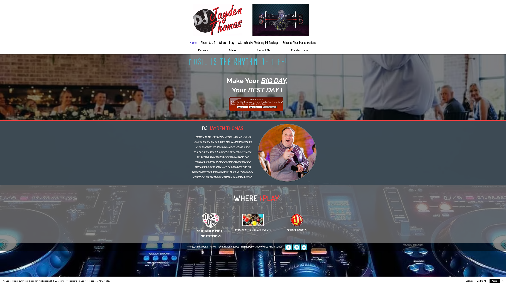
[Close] (502, 281)
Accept (494, 280)
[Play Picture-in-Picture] (301, 32)
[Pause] (256, 32)
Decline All (481, 280)
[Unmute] (260, 32)
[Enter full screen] (305, 32)
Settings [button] (469, 280)
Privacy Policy (104, 280)
